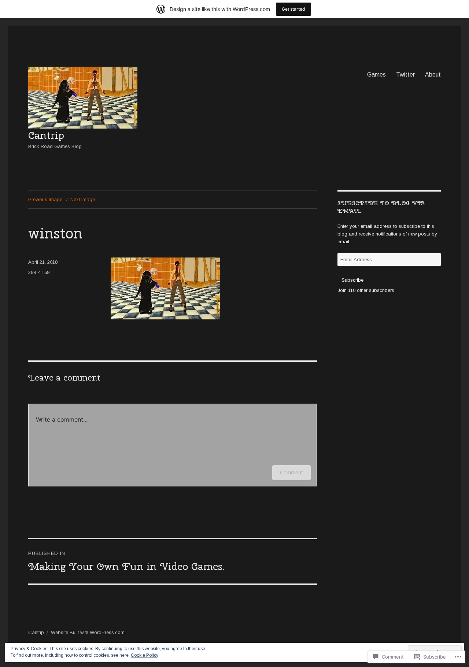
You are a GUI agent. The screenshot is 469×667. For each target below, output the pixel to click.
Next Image (82, 199)
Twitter (405, 74)
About (433, 74)
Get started (293, 9)
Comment (291, 472)
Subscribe (352, 280)
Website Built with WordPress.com (88, 632)
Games (376, 74)
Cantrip (46, 135)
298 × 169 (38, 272)
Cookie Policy (144, 655)
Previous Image (45, 199)
